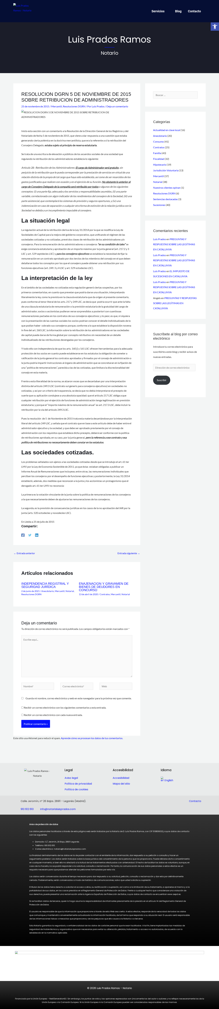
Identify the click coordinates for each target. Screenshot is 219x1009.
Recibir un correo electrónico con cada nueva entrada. (53, 714)
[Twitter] (29, 535)
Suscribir (161, 380)
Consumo (158, 141)
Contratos (105, 594)
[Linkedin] (36, 535)
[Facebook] (23, 535)
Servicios (158, 11)
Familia (157, 153)
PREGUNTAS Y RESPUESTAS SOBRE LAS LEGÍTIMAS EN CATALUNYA (174, 244)
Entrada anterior (24, 553)
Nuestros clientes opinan (167, 187)
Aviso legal (71, 778)
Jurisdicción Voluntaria (165, 170)
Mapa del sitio (121, 784)
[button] (215, 26)
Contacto (194, 11)
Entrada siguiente (129, 553)
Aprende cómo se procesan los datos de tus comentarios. (92, 738)
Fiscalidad (158, 158)
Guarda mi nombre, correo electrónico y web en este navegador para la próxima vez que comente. (78, 698)
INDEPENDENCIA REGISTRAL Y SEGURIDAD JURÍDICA (45, 585)
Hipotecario (159, 164)
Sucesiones (159, 204)
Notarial (70, 591)
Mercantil (56, 106)
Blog (178, 11)
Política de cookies (76, 789)
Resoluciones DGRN (74, 106)
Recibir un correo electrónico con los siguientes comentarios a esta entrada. (65, 707)
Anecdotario (47, 591)
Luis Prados (159, 239)
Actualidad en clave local (166, 130)
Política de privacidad (78, 784)
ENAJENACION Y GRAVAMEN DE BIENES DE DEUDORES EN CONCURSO (103, 587)
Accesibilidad (121, 778)
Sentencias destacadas (165, 199)
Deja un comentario (117, 106)
